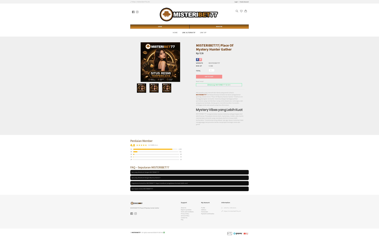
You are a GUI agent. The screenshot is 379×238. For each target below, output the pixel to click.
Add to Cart (209, 76)
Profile (203, 208)
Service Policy (185, 216)
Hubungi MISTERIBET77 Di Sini (220, 85)
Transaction (204, 212)
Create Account (244, 2)
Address (203, 210)
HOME (175, 32)
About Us (183, 208)
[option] (160, 62)
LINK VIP (203, 32)
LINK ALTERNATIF (188, 32)
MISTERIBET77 (201, 95)
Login (236, 2)
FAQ (182, 219)
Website (199, 63)
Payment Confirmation (207, 214)
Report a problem (186, 210)
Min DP (199, 66)
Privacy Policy (185, 214)
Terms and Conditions (187, 212)
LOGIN (160, 26)
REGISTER (219, 26)
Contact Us (184, 218)
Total (198, 71)
